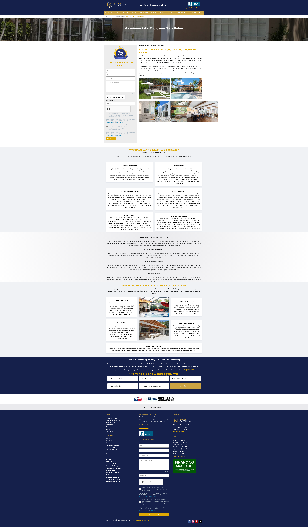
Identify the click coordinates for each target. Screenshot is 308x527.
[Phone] (200, 521)
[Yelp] (196, 521)
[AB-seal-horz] (146, 433)
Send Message (111, 138)
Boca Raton (122, 16)
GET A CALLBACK (154, 514)
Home (107, 16)
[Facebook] (189, 521)
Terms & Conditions (136, 520)
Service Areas (114, 16)
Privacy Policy (110, 122)
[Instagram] (193, 521)
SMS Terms (120, 122)
